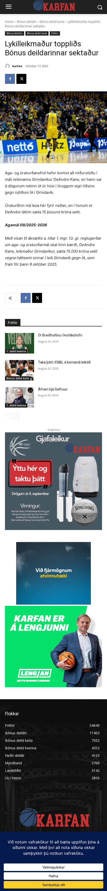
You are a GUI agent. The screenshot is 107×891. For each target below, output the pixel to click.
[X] (21, 79)
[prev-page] (8, 416)
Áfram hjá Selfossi (52, 389)
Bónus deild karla (52, 22)
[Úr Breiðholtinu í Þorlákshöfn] (19, 343)
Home (9, 22)
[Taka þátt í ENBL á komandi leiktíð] (19, 370)
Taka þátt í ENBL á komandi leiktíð (64, 362)
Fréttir (54, 33)
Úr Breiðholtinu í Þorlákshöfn (60, 335)
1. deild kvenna (16, 351)
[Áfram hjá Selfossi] (19, 397)
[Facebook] (10, 79)
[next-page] (16, 416)
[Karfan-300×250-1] (53, 646)
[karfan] (8, 66)
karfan (17, 66)
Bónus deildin (26, 22)
